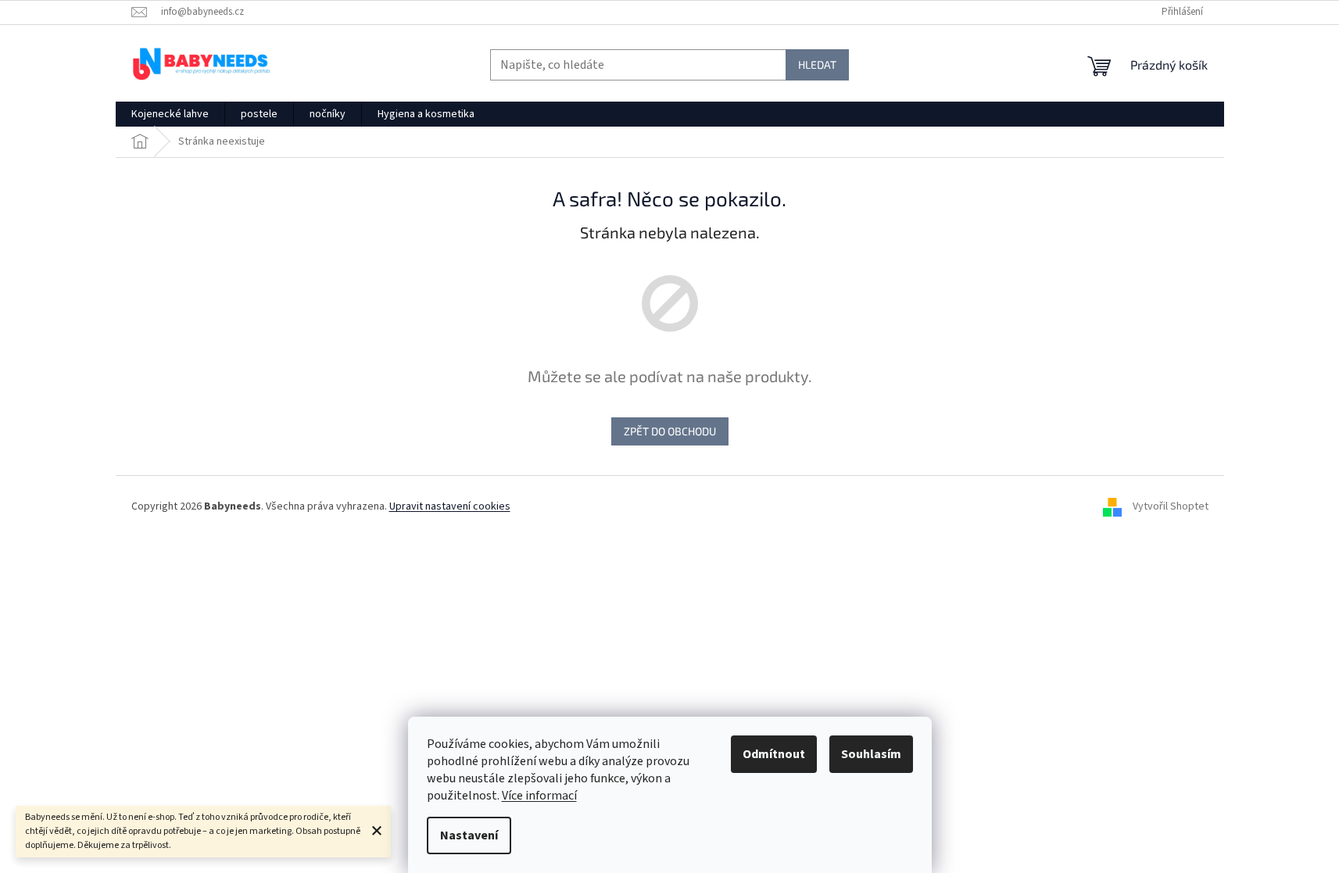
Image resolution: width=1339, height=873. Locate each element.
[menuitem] (170, 114)
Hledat (817, 64)
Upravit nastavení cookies (449, 506)
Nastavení (469, 835)
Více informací (539, 795)
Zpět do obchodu (670, 431)
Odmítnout (774, 754)
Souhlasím (871, 754)
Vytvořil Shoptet (1170, 506)
